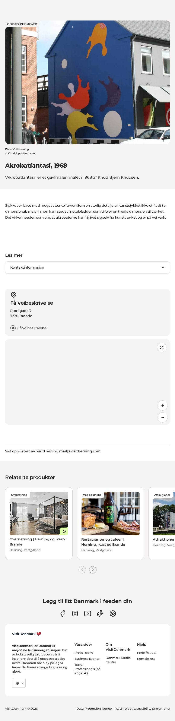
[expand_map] (161, 347)
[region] (87, 382)
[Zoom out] (163, 417)
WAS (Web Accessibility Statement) (142, 709)
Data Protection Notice (94, 709)
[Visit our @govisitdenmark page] (100, 613)
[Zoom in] (163, 405)
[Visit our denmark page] (62, 613)
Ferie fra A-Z (146, 653)
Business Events (86, 659)
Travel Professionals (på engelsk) (87, 669)
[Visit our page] (75, 613)
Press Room (83, 653)
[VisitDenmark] (26, 634)
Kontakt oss (146, 659)
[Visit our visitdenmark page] (87, 613)
